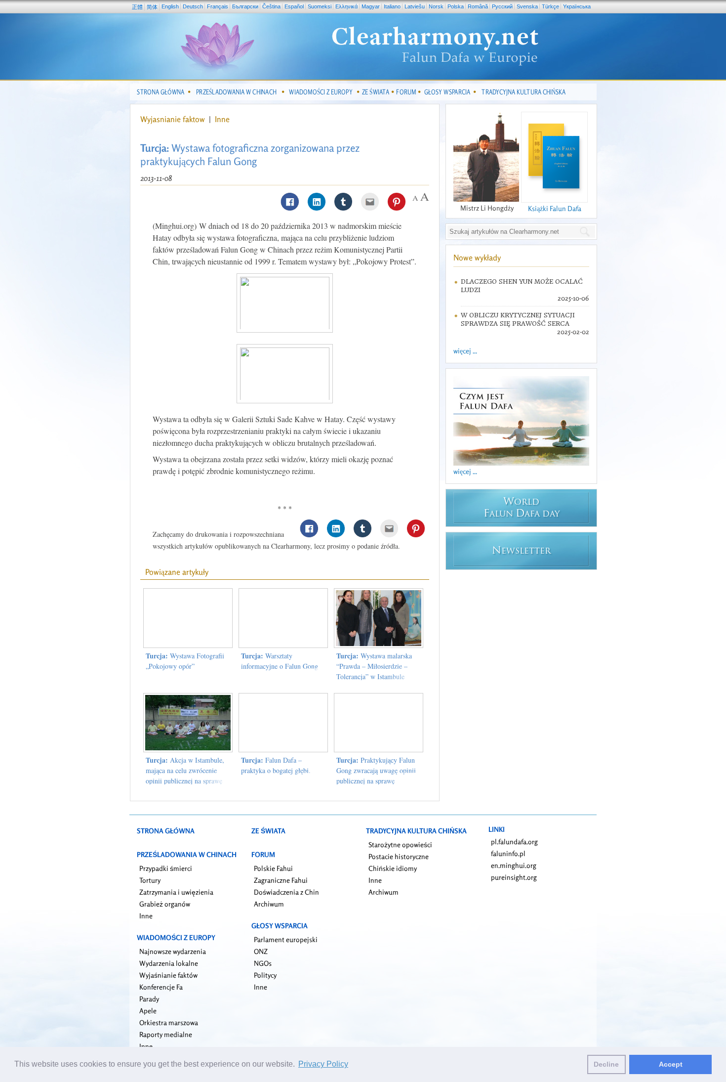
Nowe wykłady (477, 257)
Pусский (502, 6)
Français (217, 6)
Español (294, 6)
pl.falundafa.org (514, 841)
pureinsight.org (514, 877)
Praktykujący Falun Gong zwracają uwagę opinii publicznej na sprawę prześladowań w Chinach (376, 775)
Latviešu (414, 6)
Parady (149, 999)
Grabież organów (164, 904)
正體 (137, 7)
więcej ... (465, 350)
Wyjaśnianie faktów (168, 975)
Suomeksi (319, 6)
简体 (152, 7)
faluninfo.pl (508, 853)
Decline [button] (606, 1064)
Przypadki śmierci (165, 868)
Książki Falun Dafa (554, 208)
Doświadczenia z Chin (286, 892)
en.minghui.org (513, 865)
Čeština (271, 6)
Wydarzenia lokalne (168, 963)
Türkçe (550, 6)
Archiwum (269, 904)
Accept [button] (671, 1064)
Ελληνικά (346, 6)
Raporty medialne (165, 1034)
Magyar (371, 6)
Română (478, 6)
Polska (455, 6)
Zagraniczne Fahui (281, 880)
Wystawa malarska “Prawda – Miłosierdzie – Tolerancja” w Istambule (374, 666)
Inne (222, 119)
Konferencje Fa (161, 987)
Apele (148, 1010)
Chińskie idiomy (392, 868)
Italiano (392, 6)
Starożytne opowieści (400, 844)
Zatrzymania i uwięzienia (176, 892)
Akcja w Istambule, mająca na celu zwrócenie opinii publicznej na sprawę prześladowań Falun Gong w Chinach (185, 780)
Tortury (150, 880)
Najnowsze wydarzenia (172, 951)
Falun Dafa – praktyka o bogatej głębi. (276, 765)
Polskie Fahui (273, 868)
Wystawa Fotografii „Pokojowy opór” (185, 661)
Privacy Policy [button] (323, 1064)
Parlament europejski (286, 939)
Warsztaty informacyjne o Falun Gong (279, 661)
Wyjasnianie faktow (173, 119)
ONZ (261, 951)
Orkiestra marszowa (168, 1022)
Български (245, 6)
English (170, 6)
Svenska (527, 6)
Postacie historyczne (398, 856)
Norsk (436, 6)
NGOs (263, 963)
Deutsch (193, 6)
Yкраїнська (577, 6)
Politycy (265, 975)
